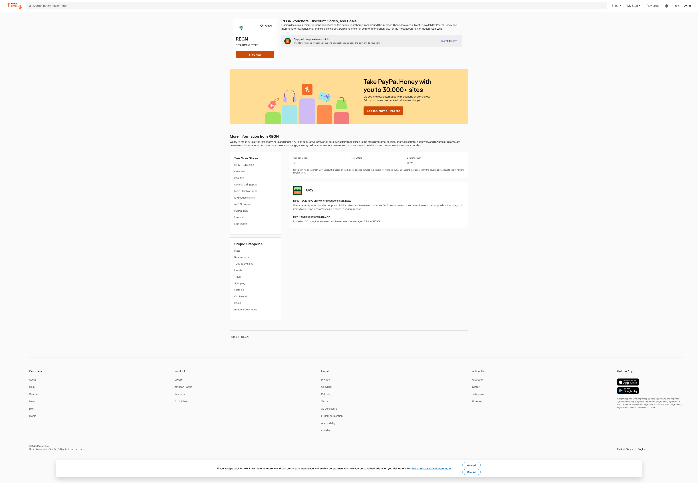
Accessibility (328, 423)
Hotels (238, 270)
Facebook (477, 379)
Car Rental (240, 296)
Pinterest (477, 401)
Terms (324, 401)
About (32, 379)
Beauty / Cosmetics (245, 309)
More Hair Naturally (245, 191)
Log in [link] (687, 5)
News (32, 401)
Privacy (325, 379)
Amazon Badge (183, 387)
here (83, 449)
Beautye (239, 178)
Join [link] (677, 5)
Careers (33, 394)
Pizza (237, 250)
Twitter (476, 387)
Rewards (653, 6)
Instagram (478, 394)
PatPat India (241, 210)
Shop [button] (615, 6)
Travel (237, 276)
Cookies (325, 430)
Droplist (178, 379)
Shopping (239, 283)
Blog (31, 408)
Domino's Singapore (245, 184)
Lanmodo (239, 217)
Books (237, 303)
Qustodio (239, 171)
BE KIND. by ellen (244, 165)
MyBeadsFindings (244, 197)
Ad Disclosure (329, 408)
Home (233, 336)
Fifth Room (240, 223)
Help (32, 387)
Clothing (239, 290)
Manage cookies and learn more (431, 468)
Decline (471, 471)
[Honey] (14, 6)
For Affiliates (181, 401)
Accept (471, 465)
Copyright (326, 387)
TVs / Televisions (243, 263)
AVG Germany (242, 204)
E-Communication (332, 416)
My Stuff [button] (632, 6)
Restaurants (241, 257)
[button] (631, 449)
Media (32, 416)
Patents (325, 394)
